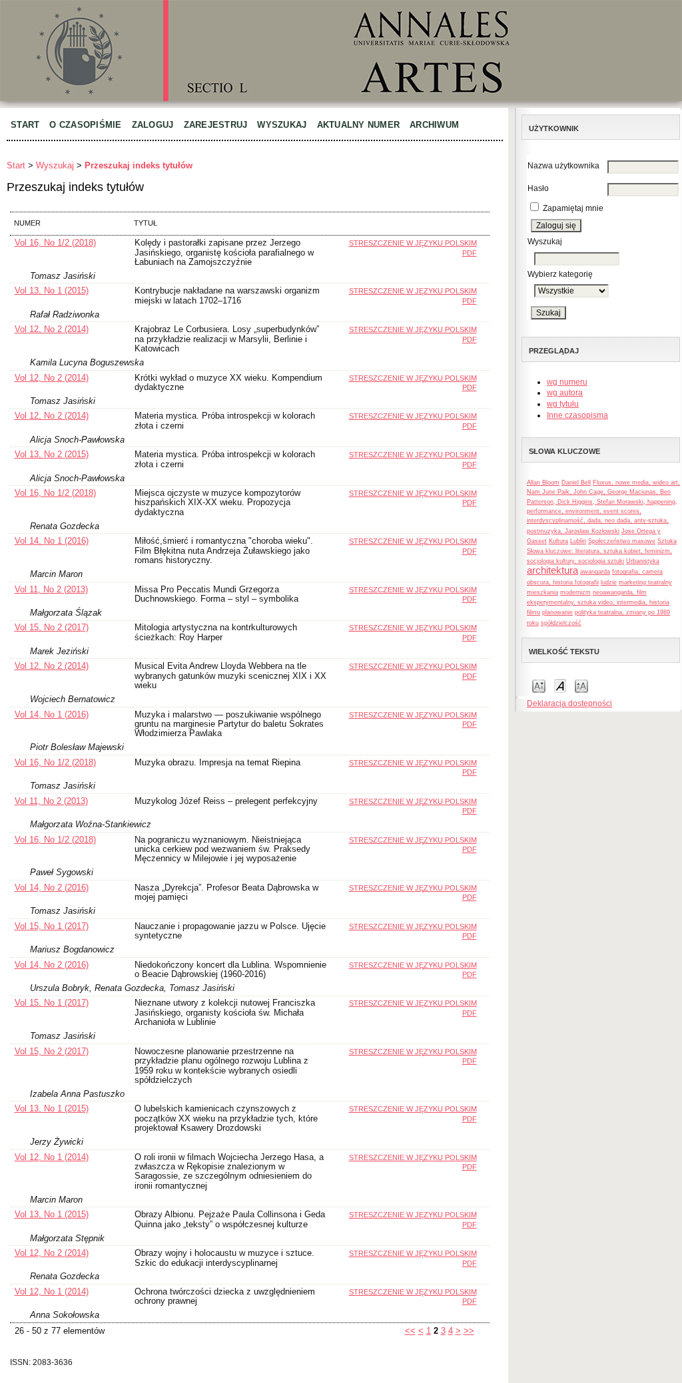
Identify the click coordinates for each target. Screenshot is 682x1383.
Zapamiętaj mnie (573, 208)
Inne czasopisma (577, 415)
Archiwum (434, 125)
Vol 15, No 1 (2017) (52, 926)
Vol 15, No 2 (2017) (52, 627)
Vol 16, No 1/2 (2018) (55, 243)
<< (410, 1331)
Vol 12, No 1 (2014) (52, 1157)
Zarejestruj (216, 125)
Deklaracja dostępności (569, 703)
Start (25, 125)
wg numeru (567, 382)
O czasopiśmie (85, 125)
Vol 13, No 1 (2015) (52, 291)
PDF (469, 253)
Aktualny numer (358, 125)
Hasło (538, 188)
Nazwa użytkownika (563, 165)
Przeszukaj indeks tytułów (138, 165)
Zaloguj (153, 125)
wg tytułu (563, 404)
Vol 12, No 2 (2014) (52, 329)
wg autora (565, 392)
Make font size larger (581, 685)
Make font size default (560, 685)
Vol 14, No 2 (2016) (52, 887)
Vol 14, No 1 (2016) (52, 541)
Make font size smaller (538, 685)
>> (469, 1331)
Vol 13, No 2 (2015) (52, 454)
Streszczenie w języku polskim (413, 243)
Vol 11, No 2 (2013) (51, 589)
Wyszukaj (281, 125)
